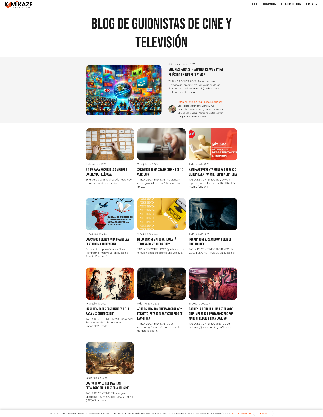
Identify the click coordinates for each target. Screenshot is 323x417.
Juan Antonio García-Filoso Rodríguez (200, 101)
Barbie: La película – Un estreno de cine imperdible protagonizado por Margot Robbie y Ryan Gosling (211, 314)
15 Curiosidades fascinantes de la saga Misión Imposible (107, 311)
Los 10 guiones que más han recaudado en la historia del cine (107, 385)
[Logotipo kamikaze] (18, 4)
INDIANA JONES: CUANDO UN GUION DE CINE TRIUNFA (210, 241)
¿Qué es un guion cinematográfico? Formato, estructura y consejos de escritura (160, 314)
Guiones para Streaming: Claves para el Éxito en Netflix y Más (195, 72)
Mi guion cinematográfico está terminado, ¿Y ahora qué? (156, 241)
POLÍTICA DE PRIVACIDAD (242, 413)
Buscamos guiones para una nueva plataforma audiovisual (107, 241)
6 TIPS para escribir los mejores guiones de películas (106, 172)
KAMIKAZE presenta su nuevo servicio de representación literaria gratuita (213, 172)
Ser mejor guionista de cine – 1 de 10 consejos (160, 172)
